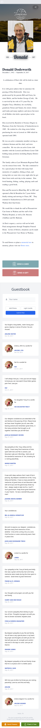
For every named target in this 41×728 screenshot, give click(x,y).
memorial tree (26, 242)
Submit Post (20, 313)
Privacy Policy (15, 719)
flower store (25, 245)
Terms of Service (26, 719)
